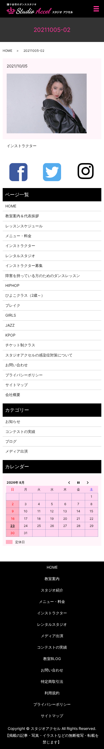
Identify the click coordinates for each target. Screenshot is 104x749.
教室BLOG (52, 658)
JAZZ (10, 325)
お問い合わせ (16, 365)
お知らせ (12, 421)
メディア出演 (16, 451)
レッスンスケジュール (24, 226)
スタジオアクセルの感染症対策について (39, 355)
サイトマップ (16, 384)
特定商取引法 (52, 681)
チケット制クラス (20, 345)
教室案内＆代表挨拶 (22, 216)
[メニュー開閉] (96, 8)
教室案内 (52, 578)
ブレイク (12, 305)
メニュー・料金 (18, 235)
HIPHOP (12, 285)
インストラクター (22, 145)
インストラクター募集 (24, 265)
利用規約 (52, 693)
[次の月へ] (91, 482)
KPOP (10, 335)
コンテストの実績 (20, 431)
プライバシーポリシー (24, 375)
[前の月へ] (65, 482)
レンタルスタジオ (20, 255)
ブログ (11, 441)
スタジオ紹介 (52, 590)
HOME (7, 51)
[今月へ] (78, 482)
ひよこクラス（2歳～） (25, 295)
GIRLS (10, 315)
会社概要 (12, 394)
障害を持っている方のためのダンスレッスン (42, 275)
